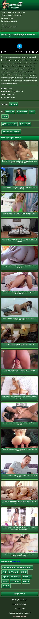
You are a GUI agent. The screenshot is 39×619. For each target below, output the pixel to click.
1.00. (23, 572)
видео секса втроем (19, 604)
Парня (32, 112)
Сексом (4, 116)
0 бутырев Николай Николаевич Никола (17, 567)
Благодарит (10, 112)
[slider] (9, 52)
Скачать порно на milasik (9, 21)
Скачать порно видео (7, 18)
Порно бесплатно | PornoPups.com (11, 15)
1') (4, 572)
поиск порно (16, 561)
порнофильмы (5, 24)
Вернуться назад (19, 594)
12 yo (5, 581)
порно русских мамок (19, 600)
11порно (27, 577)
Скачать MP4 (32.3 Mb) (12, 131)
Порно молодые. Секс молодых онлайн (13, 12)
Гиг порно (13, 104)
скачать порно (20, 608)
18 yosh (5, 586)
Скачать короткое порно (19, 616)
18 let (26, 581)
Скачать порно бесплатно (9, 27)
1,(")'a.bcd (13, 572)
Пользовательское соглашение (19, 613)
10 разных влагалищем (11, 577)
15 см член (15, 581)
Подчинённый (22, 112)
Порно (3, 30)
